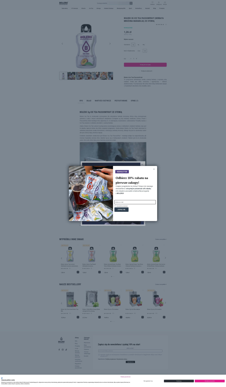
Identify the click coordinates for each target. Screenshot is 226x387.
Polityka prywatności (125, 376)
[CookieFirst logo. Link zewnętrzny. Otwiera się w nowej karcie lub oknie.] (2, 378)
